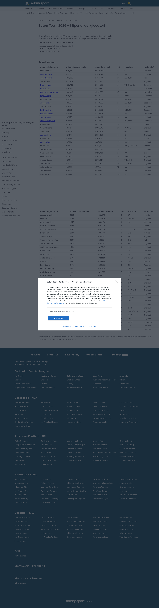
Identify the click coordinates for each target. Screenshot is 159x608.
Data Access (79, 326)
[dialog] (79, 304)
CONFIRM (58, 318)
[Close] (117, 282)
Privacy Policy (91, 326)
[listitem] (79, 311)
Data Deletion (67, 326)
